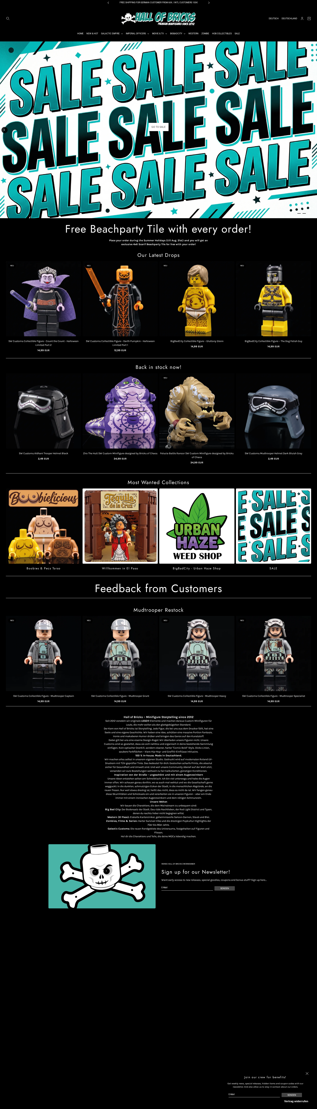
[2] (304, 213)
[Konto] (302, 19)
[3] (309, 213)
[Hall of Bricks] (158, 18)
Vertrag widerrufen (296, 1101)
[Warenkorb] (309, 19)
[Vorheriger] (4, 130)
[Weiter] (312, 131)
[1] (299, 213)
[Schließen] (307, 1073)
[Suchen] (8, 19)
